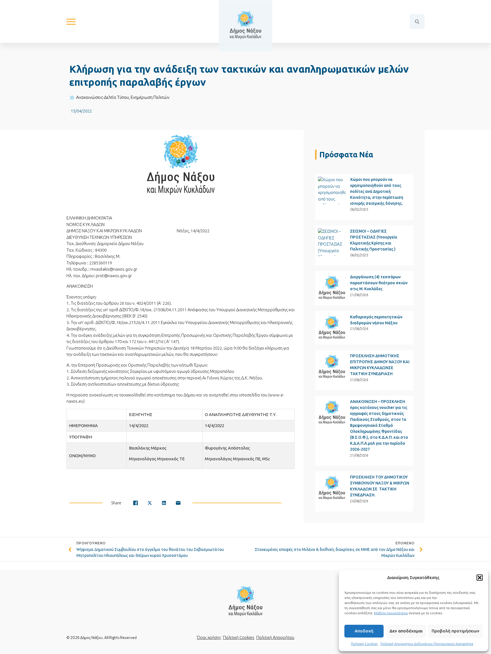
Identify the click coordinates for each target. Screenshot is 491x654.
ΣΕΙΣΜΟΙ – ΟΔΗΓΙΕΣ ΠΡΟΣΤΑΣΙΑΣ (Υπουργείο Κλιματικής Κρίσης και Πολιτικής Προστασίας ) (373, 240)
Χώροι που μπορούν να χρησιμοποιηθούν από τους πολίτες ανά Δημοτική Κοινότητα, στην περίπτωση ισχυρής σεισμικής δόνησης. (376, 191)
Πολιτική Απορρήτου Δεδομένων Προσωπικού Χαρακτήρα (426, 643)
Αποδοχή (364, 630)
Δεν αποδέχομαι (406, 630)
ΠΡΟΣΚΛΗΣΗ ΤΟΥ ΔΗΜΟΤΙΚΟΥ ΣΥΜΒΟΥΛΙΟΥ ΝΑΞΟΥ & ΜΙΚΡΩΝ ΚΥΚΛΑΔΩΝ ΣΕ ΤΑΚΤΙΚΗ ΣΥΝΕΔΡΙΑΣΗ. (379, 486)
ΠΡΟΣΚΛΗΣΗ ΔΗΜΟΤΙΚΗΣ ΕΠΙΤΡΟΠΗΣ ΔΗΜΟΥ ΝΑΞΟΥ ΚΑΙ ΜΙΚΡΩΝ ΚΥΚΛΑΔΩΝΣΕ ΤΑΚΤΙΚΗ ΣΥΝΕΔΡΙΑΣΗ (379, 365)
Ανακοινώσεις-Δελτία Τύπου (102, 97)
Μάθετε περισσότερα (391, 613)
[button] (479, 577)
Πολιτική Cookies (364, 643)
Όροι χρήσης (209, 637)
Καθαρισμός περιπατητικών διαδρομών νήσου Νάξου (376, 320)
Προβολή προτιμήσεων (455, 630)
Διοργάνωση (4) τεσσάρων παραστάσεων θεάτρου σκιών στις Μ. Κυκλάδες (378, 283)
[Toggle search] (417, 21)
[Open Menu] (71, 21)
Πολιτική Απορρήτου (275, 637)
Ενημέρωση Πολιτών (150, 97)
